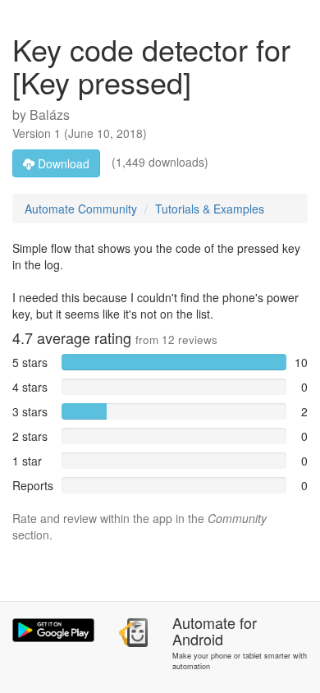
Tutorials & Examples (209, 208)
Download (61, 163)
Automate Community (81, 208)
